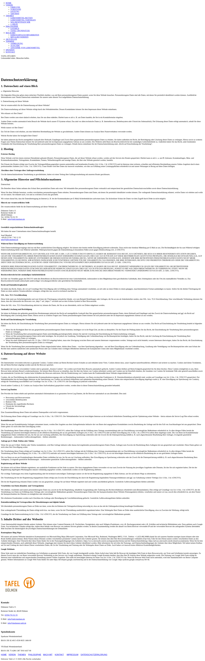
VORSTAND (15, 9)
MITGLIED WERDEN (19, 37)
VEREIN (9, 5)
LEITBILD (14, 28)
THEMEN (10, 16)
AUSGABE (15, 46)
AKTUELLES (11, 39)
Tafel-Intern (14, 14)
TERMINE (10, 41)
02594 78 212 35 (11, 615)
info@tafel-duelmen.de (16, 219)
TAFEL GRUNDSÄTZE (20, 31)
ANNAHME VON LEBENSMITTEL (25, 48)
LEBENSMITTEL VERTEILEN (23, 20)
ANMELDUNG (16, 43)
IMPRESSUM (72, 655)
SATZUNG (14, 11)
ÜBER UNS (15, 7)
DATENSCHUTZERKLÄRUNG (94, 655)
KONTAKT (10, 52)
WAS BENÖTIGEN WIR (20, 22)
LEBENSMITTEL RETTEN (21, 18)
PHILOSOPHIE (12, 26)
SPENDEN (10, 50)
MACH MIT (10, 33)
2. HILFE (14, 24)
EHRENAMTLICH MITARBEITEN (24, 35)
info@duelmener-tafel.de (17, 623)
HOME (8, 3)
